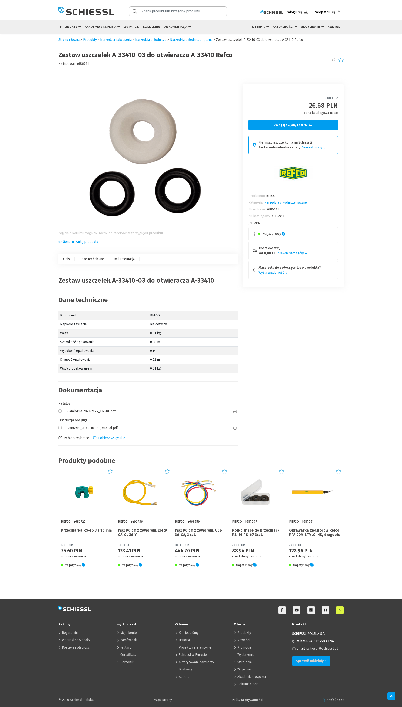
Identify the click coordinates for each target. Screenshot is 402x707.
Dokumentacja (124, 259)
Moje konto (128, 633)
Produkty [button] (69, 27)
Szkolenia (151, 27)
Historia (184, 640)
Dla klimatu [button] (311, 27)
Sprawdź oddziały (310, 661)
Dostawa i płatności (76, 647)
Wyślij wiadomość (271, 273)
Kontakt (335, 27)
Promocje (244, 647)
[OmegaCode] (333, 700)
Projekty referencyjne (195, 647)
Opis (66, 259)
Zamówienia (128, 640)
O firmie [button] (259, 27)
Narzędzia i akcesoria (116, 40)
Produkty (244, 633)
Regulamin (70, 633)
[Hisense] (325, 610)
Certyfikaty (128, 655)
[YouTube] (296, 610)
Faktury (125, 647)
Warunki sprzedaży (76, 640)
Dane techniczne (92, 259)
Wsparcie (131, 27)
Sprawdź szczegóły (290, 253)
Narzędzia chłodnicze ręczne (191, 40)
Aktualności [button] (283, 27)
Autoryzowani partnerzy (196, 662)
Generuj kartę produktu (80, 242)
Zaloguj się (294, 12)
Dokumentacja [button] (176, 27)
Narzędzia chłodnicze (151, 40)
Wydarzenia (245, 655)
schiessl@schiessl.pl (322, 649)
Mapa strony (163, 700)
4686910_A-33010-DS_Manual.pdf (92, 428)
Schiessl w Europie (193, 655)
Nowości (243, 640)
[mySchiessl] (271, 12)
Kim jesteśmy (188, 633)
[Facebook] (282, 610)
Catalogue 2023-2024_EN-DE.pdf (91, 411)
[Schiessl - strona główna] (86, 11)
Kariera (184, 677)
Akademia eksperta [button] (101, 27)
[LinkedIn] (311, 610)
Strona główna (69, 40)
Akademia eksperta (251, 677)
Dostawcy (186, 669)
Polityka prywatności (247, 700)
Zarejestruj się (324, 12)
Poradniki (127, 662)
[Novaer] (340, 610)
